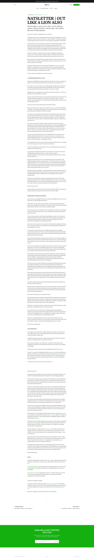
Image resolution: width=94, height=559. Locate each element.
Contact (55, 8)
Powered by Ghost (77, 556)
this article (53, 107)
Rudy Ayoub (51, 415)
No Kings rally (59, 65)
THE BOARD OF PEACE (32, 466)
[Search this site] (15, 5)
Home (38, 8)
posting (53, 352)
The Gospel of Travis (44, 8)
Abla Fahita (36, 418)
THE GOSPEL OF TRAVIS (33, 472)
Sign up (47, 556)
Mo (65, 413)
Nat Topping (30, 14)
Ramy (61, 413)
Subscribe (77, 4)
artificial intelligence (38, 14)
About (51, 8)
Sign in (71, 4)
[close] (93, 1)
